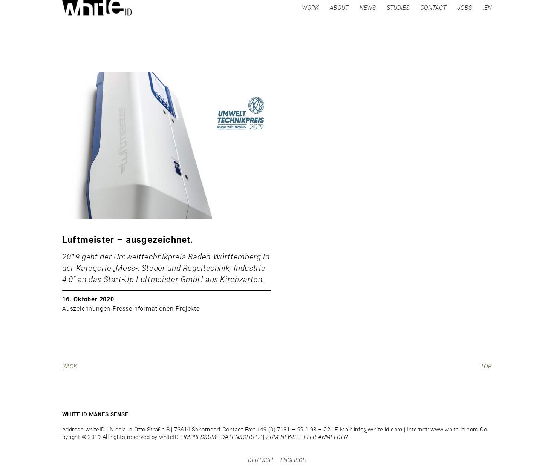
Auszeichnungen (86, 308)
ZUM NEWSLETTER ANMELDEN (307, 437)
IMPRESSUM (200, 437)
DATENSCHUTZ (241, 437)
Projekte (187, 308)
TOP (486, 366)
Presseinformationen (143, 308)
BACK (69, 366)
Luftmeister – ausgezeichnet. (128, 240)
